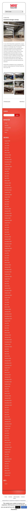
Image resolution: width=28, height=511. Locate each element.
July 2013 (7, 454)
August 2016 (7, 386)
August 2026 (7, 140)
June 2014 (7, 433)
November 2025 (8, 162)
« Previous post (7, 101)
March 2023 (7, 234)
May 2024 (7, 204)
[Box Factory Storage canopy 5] (9, 90)
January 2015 (7, 421)
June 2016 (7, 391)
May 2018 (7, 351)
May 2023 (7, 229)
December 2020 (8, 290)
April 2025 (7, 178)
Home (6, 123)
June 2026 (7, 145)
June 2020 (7, 302)
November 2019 (8, 316)
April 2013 (7, 456)
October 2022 (7, 246)
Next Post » (22, 101)
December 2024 (8, 187)
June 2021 (7, 281)
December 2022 (8, 241)
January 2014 (7, 445)
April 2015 (7, 414)
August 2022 (7, 250)
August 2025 (7, 169)
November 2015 (8, 402)
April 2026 (7, 150)
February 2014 (8, 442)
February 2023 (8, 236)
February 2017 (8, 374)
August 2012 (7, 461)
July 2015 (7, 407)
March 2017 (7, 372)
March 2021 (7, 285)
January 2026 (7, 157)
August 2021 (7, 278)
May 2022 (7, 257)
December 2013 (8, 447)
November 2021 (8, 271)
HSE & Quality (8, 127)
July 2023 (7, 225)
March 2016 (7, 393)
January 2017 (7, 377)
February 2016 (8, 395)
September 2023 (8, 220)
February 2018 (8, 358)
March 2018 (7, 356)
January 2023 (7, 239)
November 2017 (8, 363)
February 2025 (8, 183)
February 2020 (8, 309)
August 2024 (7, 197)
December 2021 (8, 269)
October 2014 (7, 426)
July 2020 (7, 300)
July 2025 (7, 171)
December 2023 (8, 213)
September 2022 (8, 248)
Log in (6, 483)
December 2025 (8, 159)
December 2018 (8, 339)
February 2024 (8, 208)
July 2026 (7, 143)
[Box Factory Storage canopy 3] (9, 83)
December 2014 (8, 423)
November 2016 (8, 381)
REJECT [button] (24, 507)
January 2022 (7, 267)
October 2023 (7, 218)
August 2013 (7, 452)
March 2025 (7, 180)
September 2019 (8, 318)
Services (6, 125)
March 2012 (7, 470)
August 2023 (7, 222)
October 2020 (7, 293)
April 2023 (7, 232)
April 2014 (7, 438)
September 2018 (8, 346)
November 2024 (8, 190)
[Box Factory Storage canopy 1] (19, 76)
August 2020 (7, 297)
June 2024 (7, 201)
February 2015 (8, 419)
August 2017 (7, 367)
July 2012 (7, 463)
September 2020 (8, 295)
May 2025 (7, 176)
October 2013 (7, 449)
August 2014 (7, 428)
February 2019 (8, 335)
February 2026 (8, 155)
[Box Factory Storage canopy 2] (9, 76)
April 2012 (7, 468)
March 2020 (7, 307)
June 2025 (7, 173)
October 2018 (7, 344)
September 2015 (8, 405)
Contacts (6, 130)
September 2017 (8, 365)
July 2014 (7, 430)
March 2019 (7, 332)
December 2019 (8, 314)
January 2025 (7, 185)
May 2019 (7, 328)
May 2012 (7, 466)
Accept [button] (17, 507)
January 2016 (7, 398)
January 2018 (7, 360)
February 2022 (8, 264)
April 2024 (7, 206)
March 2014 (7, 440)
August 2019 (7, 321)
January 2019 (7, 337)
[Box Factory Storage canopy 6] (19, 92)
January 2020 (7, 311)
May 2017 (7, 370)
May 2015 (7, 412)
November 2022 (8, 243)
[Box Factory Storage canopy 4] (19, 84)
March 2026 (7, 152)
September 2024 (8, 194)
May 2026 (7, 148)
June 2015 (7, 409)
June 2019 (7, 325)
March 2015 (7, 416)
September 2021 (8, 276)
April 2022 (7, 260)
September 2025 (8, 166)
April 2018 (7, 353)
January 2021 (7, 288)
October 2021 (7, 274)
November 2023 (8, 215)
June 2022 (7, 255)
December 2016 (8, 379)
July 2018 (7, 349)
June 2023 (7, 227)
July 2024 (7, 199)
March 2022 (7, 262)
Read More (14, 509)
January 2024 (7, 211)
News (6, 132)
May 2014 (7, 435)
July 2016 (7, 388)
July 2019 (7, 323)
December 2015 (8, 400)
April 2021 (7, 283)
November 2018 (8, 342)
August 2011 (7, 475)
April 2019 (7, 330)
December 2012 (8, 459)
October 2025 (7, 164)
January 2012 (7, 473)
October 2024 (7, 192)
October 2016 (7, 384)
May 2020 (7, 304)
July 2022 (7, 253)
